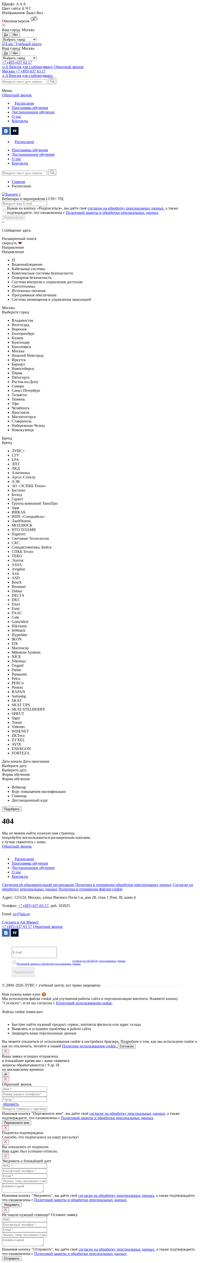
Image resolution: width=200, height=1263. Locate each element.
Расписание (24, 103)
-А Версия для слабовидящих (27, 67)
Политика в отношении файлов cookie (90, 889)
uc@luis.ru (21, 914)
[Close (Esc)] (5, 1051)
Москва (9, 71)
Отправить (12, 1258)
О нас (16, 116)
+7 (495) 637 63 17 (17, 62)
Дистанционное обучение (33, 112)
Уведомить (12, 1205)
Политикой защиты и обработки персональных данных (112, 212)
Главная (18, 182)
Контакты (20, 121)
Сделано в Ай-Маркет (20, 922)
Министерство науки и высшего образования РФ (145, 985)
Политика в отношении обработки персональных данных (123, 885)
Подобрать (12, 809)
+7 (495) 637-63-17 (33, 906)
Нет (15, 35)
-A (27, 75)
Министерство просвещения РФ (29, 990)
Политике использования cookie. (90, 1046)
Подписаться (13, 217)
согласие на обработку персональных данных (126, 208)
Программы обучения (30, 108)
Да (6, 35)
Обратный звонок (48, 926)
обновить (11, 1104)
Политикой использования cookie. (84, 1003)
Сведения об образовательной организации (38, 885)
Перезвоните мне (16, 1123)
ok (5, 1074)
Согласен (127, 1046)
